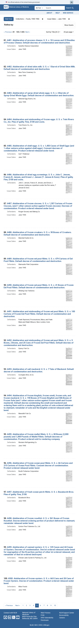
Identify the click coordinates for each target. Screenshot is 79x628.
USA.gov (46, 625)
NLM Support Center (66, 613)
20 (68, 32)
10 (55, 605)
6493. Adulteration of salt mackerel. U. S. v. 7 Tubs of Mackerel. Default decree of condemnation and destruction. (39, 370)
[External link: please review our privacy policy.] (5, 617)
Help (58, 13)
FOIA (42, 615)
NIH (36, 625)
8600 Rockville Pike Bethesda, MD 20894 (29, 617)
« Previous (8, 32)
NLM (31, 625)
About (49, 13)
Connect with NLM (10, 613)
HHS (40, 625)
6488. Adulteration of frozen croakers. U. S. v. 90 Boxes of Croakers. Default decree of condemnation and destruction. (38, 233)
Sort (52, 32)
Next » (27, 32)
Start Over (8, 19)
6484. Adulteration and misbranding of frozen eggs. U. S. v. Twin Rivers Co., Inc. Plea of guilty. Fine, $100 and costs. (39, 120)
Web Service (68, 13)
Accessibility (64, 615)
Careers (62, 618)
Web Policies (45, 613)
